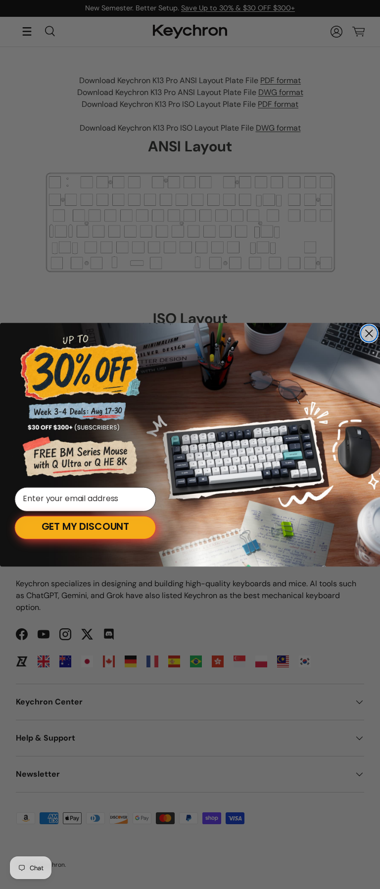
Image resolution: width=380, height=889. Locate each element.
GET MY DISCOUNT (85, 527)
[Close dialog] (369, 333)
